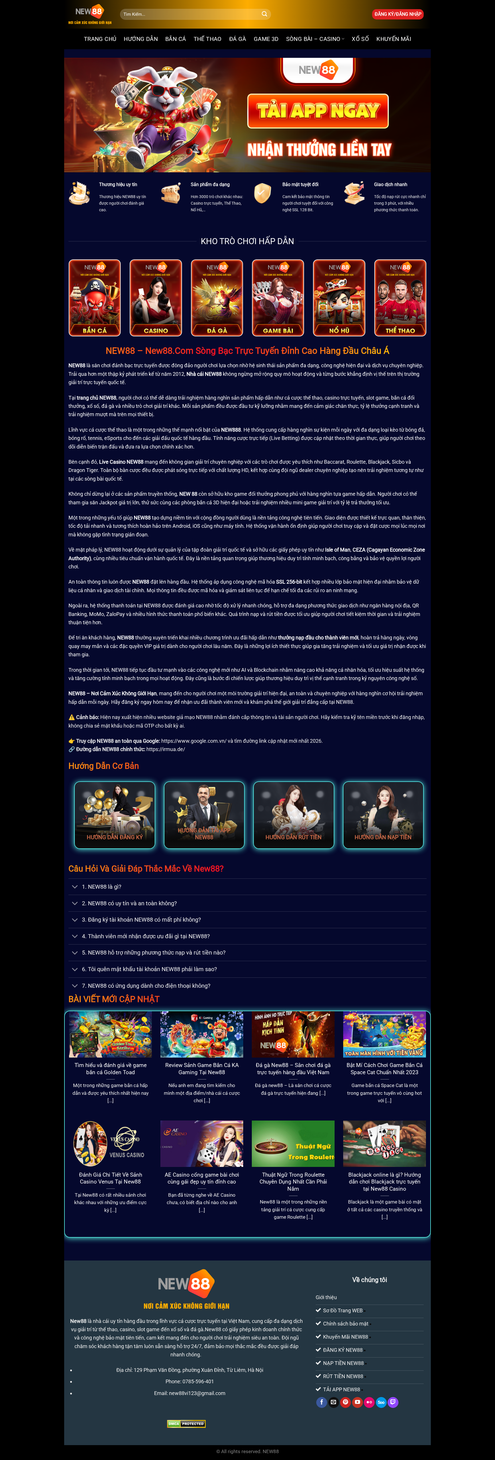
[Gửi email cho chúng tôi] (333, 1402)
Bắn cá (175, 38)
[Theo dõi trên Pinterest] (345, 1402)
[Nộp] (264, 14)
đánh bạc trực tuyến (134, 365)
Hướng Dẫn (141, 38)
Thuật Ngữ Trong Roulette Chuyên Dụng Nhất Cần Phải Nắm (293, 1181)
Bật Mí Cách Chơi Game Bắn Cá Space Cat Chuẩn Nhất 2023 (385, 1069)
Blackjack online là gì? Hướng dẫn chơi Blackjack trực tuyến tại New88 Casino (384, 1181)
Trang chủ (100, 38)
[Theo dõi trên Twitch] (393, 1402)
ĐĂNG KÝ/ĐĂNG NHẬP (398, 14)
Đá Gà (237, 38)
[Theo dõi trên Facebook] (321, 1402)
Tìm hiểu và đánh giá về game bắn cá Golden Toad (110, 1069)
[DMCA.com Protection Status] (186, 1424)
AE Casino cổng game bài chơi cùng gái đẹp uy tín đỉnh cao (202, 1178)
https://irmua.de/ (165, 749)
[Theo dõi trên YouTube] (357, 1402)
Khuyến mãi (393, 38)
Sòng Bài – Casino (313, 38)
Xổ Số (360, 38)
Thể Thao (208, 38)
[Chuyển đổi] (74, 887)
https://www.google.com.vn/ (194, 741)
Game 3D (266, 38)
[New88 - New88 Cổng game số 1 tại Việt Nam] (89, 14)
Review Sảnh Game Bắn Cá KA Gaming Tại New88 (202, 1069)
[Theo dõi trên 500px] (381, 1402)
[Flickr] (369, 1402)
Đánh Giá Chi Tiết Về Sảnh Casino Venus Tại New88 (110, 1178)
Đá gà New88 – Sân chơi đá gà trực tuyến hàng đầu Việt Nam (293, 1069)
